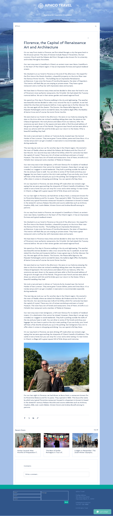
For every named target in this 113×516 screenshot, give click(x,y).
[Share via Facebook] (25, 418)
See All (96, 430)
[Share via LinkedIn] (33, 418)
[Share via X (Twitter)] (29, 418)
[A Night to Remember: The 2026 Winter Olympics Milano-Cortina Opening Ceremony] (85, 440)
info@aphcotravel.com (83, 502)
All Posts (17, 26)
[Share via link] (37, 418)
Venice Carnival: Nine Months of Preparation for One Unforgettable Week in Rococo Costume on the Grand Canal (27, 451)
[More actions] (88, 38)
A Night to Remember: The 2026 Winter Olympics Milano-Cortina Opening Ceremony (85, 451)
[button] (96, 26)
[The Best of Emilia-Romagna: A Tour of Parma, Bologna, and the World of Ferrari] (56, 440)
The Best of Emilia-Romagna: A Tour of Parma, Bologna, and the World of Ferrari (55, 451)
